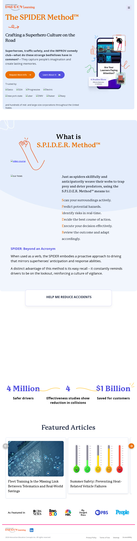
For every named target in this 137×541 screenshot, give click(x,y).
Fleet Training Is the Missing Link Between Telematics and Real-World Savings (35, 486)
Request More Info (18, 74)
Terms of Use (105, 537)
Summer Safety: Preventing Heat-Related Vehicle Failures (96, 484)
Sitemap (116, 537)
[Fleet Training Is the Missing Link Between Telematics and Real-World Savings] (36, 458)
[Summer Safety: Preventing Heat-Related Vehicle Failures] (98, 458)
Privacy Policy (91, 537)
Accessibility (127, 537)
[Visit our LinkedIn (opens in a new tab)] (31, 530)
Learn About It (49, 74)
